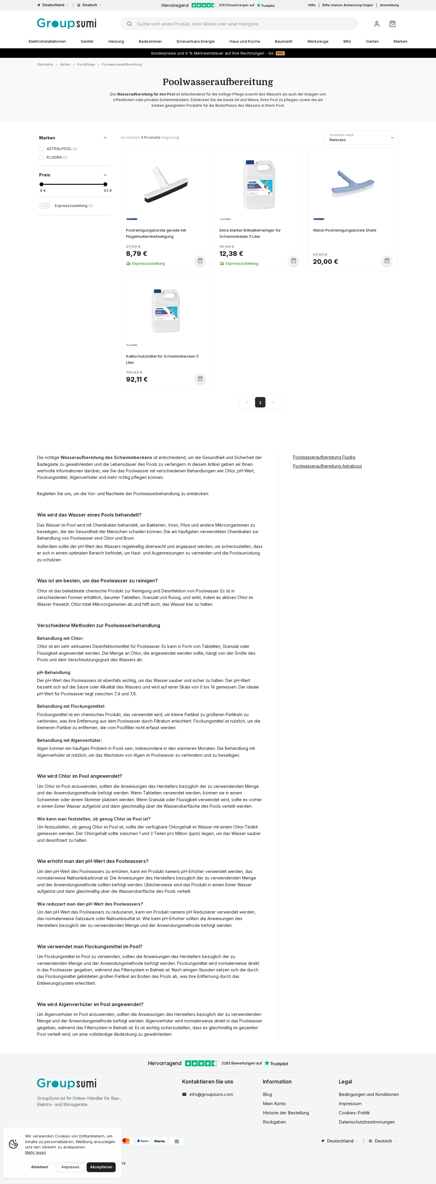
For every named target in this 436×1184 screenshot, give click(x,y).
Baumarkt (283, 41)
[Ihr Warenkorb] (392, 23)
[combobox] (239, 23)
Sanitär (87, 41)
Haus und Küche (245, 41)
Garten (372, 41)
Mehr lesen (35, 1152)
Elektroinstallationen (47, 41)
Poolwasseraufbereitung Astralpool (327, 465)
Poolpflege (86, 64)
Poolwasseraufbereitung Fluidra (324, 457)
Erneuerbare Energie (196, 41)
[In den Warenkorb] (200, 260)
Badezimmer (150, 41)
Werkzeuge (318, 41)
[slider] (41, 184)
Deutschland (53, 5)
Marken (401, 41)
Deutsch (89, 5)
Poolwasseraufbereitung (122, 64)
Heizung (116, 41)
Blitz (347, 41)
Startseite (45, 64)
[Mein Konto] (376, 23)
